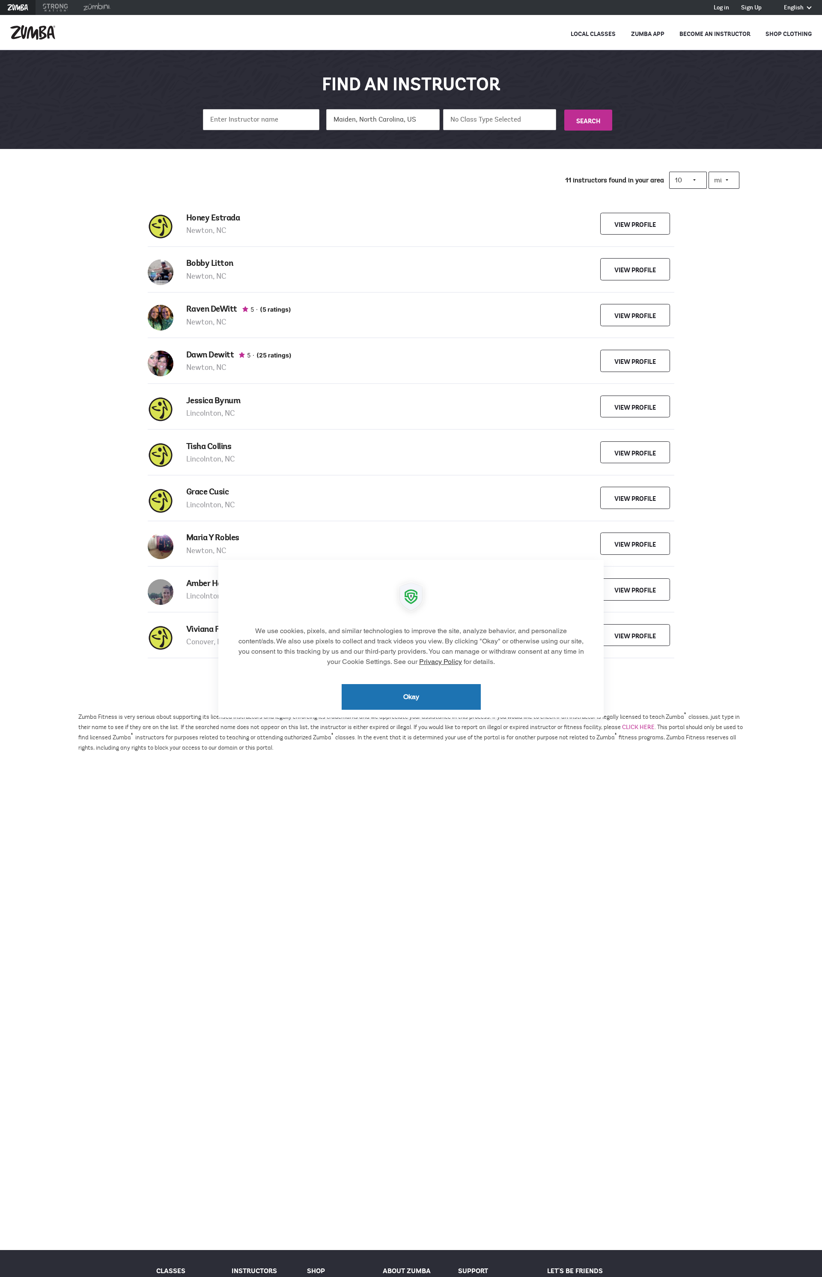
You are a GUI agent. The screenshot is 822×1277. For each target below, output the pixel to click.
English (794, 8)
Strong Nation (55, 7)
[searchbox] (500, 119)
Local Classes (593, 34)
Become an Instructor (715, 34)
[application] (411, 638)
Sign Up (751, 8)
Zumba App (647, 34)
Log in (721, 8)
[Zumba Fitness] (32, 32)
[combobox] (500, 119)
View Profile (635, 224)
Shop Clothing (788, 34)
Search (588, 121)
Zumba (18, 7)
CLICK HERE (638, 727)
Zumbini (96, 7)
